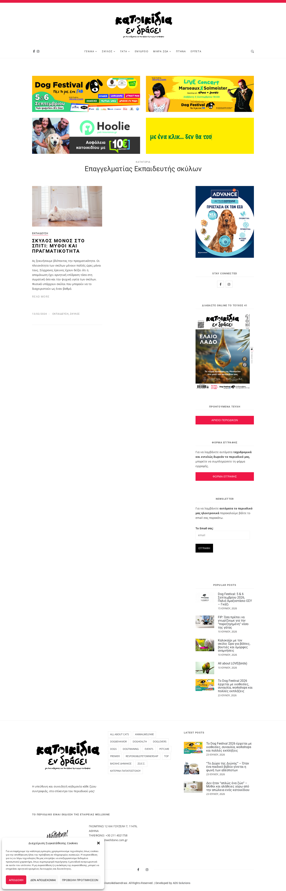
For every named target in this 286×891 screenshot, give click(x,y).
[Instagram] (38, 51)
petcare (164, 749)
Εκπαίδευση (40, 233)
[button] (98, 843)
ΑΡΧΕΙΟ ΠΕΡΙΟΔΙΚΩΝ (224, 420)
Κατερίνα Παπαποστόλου (125, 770)
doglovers (160, 741)
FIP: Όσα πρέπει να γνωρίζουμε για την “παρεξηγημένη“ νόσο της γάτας (233, 622)
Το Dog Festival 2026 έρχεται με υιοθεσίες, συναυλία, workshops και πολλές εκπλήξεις (235, 686)
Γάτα (123, 51)
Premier (115, 756)
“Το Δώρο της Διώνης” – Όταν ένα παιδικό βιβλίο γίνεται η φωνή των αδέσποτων (227, 767)
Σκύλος (107, 51)
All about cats (119, 734)
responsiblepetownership (142, 756)
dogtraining (131, 749)
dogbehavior (118, 741)
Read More (41, 296)
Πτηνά (181, 51)
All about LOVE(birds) (232, 663)
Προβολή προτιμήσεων (80, 880)
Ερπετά (196, 51)
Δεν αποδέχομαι (43, 880)
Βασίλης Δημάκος (121, 763)
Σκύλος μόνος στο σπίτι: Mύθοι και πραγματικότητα (58, 246)
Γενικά (89, 51)
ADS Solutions (181, 883)
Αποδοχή (16, 880)
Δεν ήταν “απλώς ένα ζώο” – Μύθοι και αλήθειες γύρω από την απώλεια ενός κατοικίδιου (227, 786)
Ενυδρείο (141, 51)
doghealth (140, 741)
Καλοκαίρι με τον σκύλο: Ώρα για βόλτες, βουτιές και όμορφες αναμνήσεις (234, 646)
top (166, 756)
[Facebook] (34, 51)
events (149, 749)
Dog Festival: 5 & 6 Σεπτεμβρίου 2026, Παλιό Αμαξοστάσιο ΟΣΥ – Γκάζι (235, 599)
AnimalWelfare (144, 734)
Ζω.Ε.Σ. (141, 763)
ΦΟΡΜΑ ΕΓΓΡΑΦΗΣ (225, 476)
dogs (113, 749)
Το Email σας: (204, 528)
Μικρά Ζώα (160, 51)
